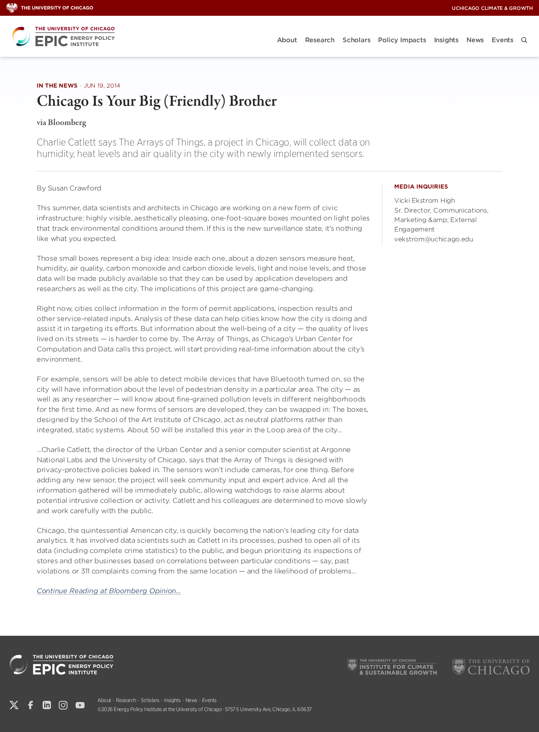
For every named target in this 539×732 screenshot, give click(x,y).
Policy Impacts (402, 40)
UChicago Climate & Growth (492, 8)
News (475, 40)
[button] (524, 40)
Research (320, 40)
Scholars (356, 40)
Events (502, 40)
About (287, 40)
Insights (446, 40)
